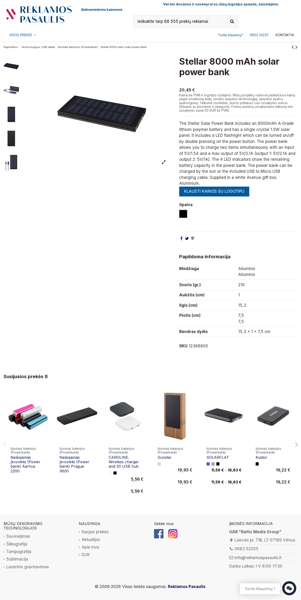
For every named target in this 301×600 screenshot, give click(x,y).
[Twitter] (187, 238)
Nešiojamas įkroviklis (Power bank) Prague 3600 (74, 464)
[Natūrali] (159, 464)
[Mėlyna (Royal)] (208, 464)
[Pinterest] (192, 238)
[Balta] (110, 473)
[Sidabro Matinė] (213, 464)
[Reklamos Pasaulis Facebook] (158, 533)
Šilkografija (16, 544)
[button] (259, 35)
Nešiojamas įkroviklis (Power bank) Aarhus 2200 (25, 464)
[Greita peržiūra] (45, 406)
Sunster (165, 457)
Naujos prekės (95, 531)
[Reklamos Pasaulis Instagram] (173, 533)
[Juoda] (115, 473)
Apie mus (90, 547)
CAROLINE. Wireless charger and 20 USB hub (124, 462)
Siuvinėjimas (18, 536)
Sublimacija (17, 559)
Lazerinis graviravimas (27, 567)
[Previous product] (293, 47)
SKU (183, 346)
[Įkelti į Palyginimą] (45, 397)
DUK (86, 554)
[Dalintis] (181, 238)
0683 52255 (246, 548)
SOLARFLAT (217, 457)
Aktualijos (91, 539)
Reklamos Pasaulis (187, 586)
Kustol (261, 457)
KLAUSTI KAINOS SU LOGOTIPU (214, 191)
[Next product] (296, 47)
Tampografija (18, 551)
